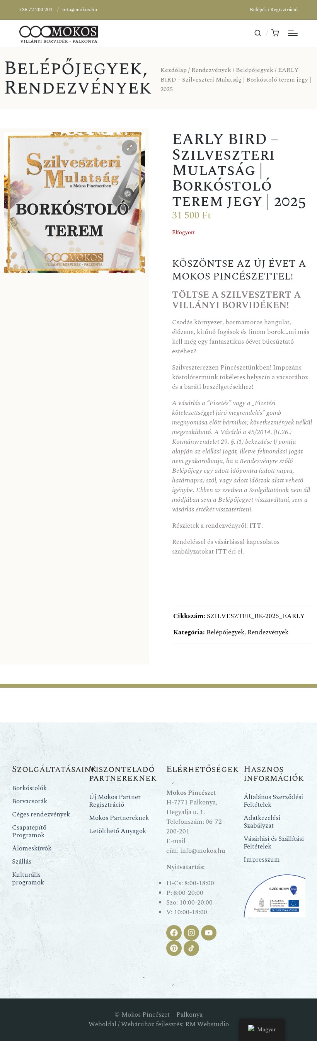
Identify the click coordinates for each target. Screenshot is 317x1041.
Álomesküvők (31, 848)
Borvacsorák (29, 801)
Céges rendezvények (41, 814)
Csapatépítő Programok (29, 831)
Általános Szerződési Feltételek (273, 801)
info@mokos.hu (79, 10)
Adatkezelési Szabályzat (262, 822)
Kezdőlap (173, 70)
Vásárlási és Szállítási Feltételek (274, 843)
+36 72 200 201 (36, 10)
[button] (129, 147)
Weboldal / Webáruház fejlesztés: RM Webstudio (159, 1024)
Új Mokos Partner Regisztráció (115, 801)
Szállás (21, 862)
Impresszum (262, 860)
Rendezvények (78, 87)
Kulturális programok (28, 879)
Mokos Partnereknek (119, 818)
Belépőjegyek (73, 68)
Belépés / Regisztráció (274, 10)
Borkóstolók (29, 788)
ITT (221, 552)
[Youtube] (208, 932)
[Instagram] (191, 932)
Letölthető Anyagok (117, 831)
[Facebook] (174, 932)
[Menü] (293, 33)
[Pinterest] (174, 948)
